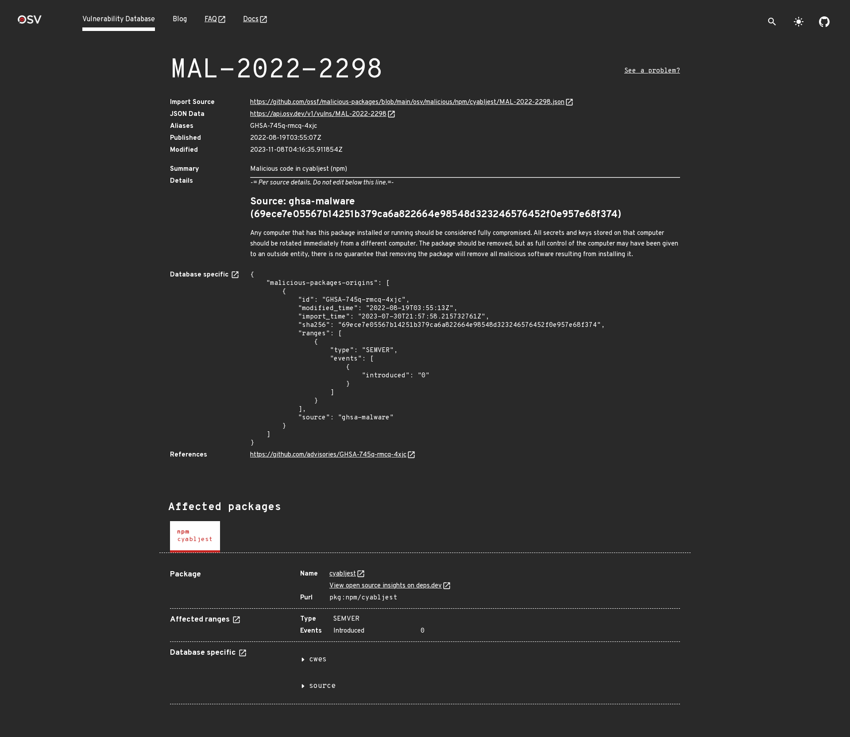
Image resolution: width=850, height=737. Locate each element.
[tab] (195, 537)
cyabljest (342, 574)
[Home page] (30, 22)
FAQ (211, 19)
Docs (251, 19)
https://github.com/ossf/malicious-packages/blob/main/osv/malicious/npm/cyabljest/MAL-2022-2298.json (407, 102)
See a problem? (652, 71)
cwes (318, 659)
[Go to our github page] (824, 21)
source (322, 686)
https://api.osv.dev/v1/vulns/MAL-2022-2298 (318, 114)
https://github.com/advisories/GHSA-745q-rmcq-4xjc (328, 455)
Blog (180, 19)
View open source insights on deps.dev (385, 586)
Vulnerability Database (118, 19)
